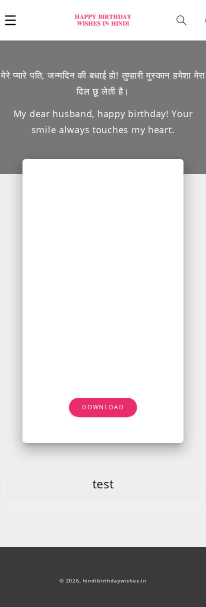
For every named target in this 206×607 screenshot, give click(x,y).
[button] (10, 20)
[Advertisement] (103, 237)
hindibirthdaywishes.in (114, 580)
